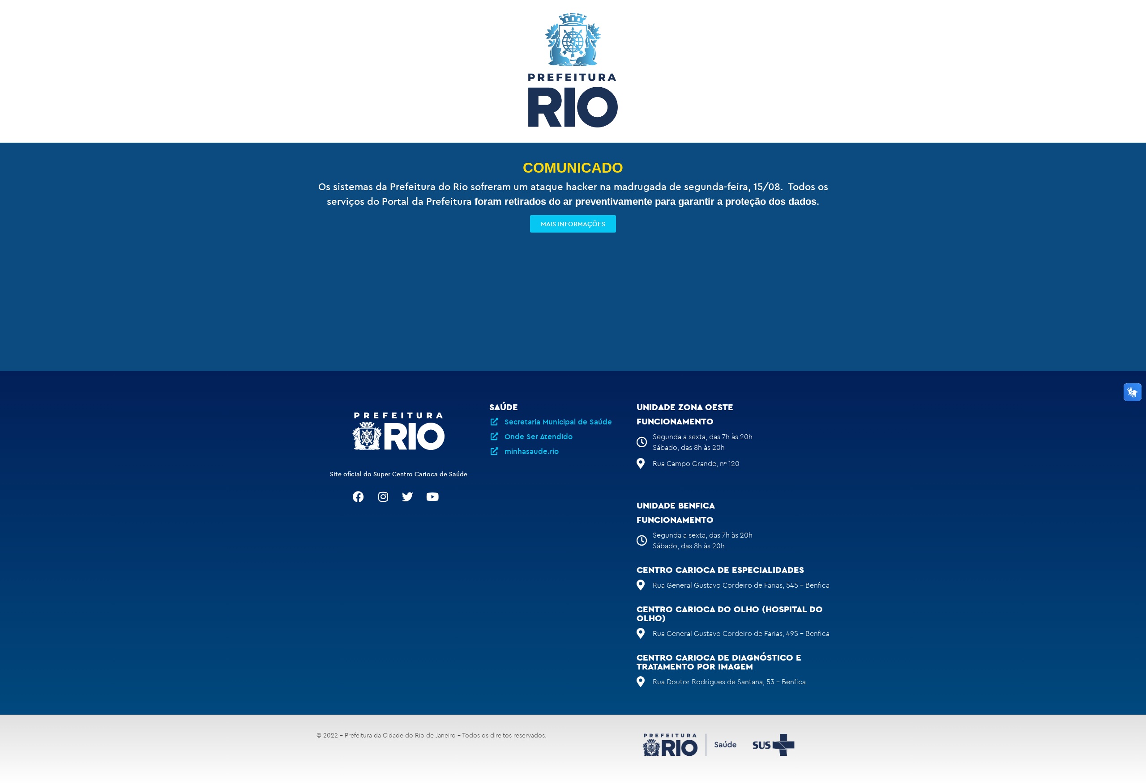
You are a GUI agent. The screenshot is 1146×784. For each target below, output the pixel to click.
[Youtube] (432, 497)
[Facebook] (358, 497)
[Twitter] (408, 497)
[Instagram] (383, 497)
